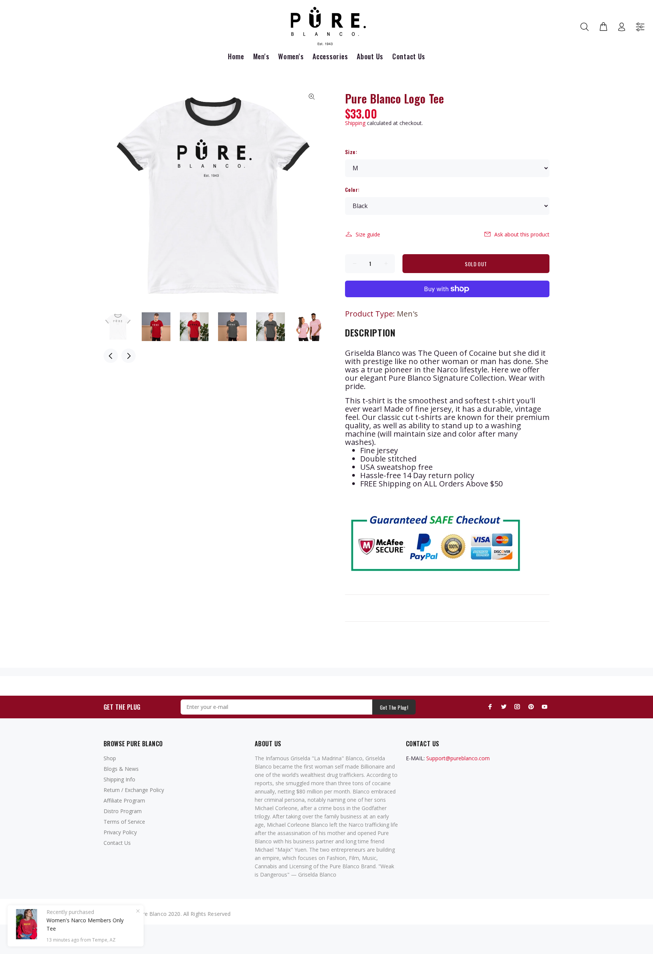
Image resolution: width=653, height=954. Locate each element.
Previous (111, 356)
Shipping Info (119, 779)
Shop (110, 758)
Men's (407, 314)
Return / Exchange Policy (134, 789)
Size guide (368, 234)
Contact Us (117, 842)
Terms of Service (124, 821)
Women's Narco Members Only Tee (85, 924)
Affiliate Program (124, 800)
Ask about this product (521, 234)
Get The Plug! (394, 707)
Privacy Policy (120, 832)
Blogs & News (121, 768)
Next (128, 356)
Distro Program (123, 811)
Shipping (355, 123)
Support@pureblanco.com (458, 758)
